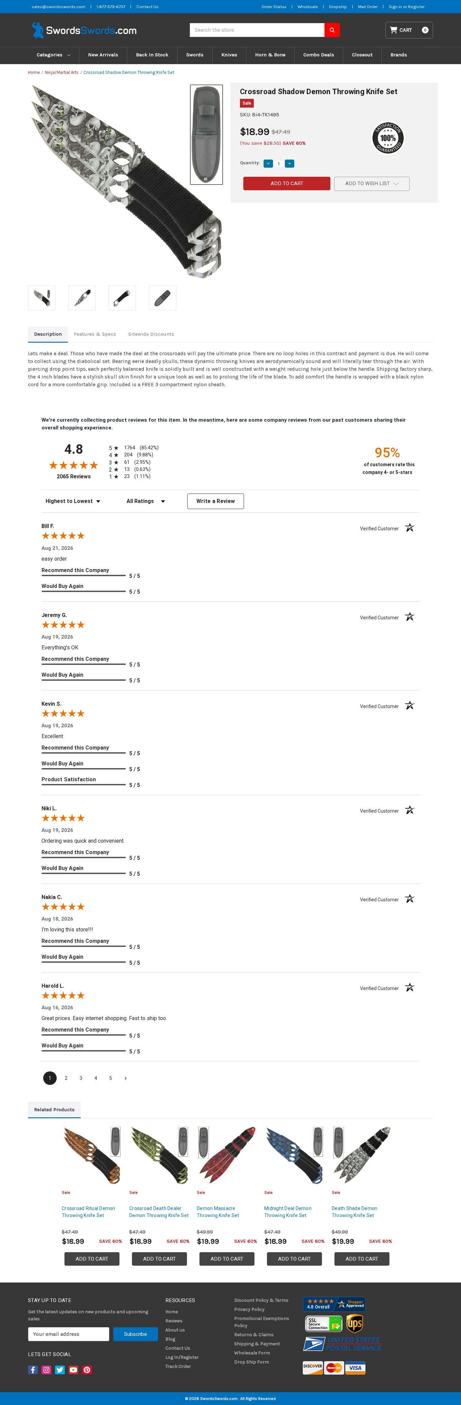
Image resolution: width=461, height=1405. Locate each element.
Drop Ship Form (251, 1362)
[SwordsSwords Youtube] (73, 1370)
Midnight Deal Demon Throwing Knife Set (287, 1212)
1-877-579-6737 (111, 6)
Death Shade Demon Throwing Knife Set (354, 1212)
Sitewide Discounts (151, 334)
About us (175, 1330)
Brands (398, 55)
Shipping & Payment (257, 1344)
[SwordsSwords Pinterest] (86, 1370)
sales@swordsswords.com (58, 6)
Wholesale (308, 6)
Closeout (362, 55)
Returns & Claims (254, 1335)
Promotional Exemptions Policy (261, 1322)
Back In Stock (152, 55)
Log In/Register (182, 1357)
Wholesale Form (252, 1353)
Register (416, 6)
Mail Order (368, 6)
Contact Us (147, 6)
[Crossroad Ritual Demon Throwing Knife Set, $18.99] (92, 1155)
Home (171, 1312)
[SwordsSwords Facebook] (32, 1370)
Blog (170, 1339)
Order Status (274, 6)
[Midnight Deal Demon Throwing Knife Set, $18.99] (294, 1155)
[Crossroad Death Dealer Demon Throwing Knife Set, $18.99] (159, 1155)
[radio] (132, 448)
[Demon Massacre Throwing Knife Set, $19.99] (227, 1155)
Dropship (338, 6)
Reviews (174, 1321)
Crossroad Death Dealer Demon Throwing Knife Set (159, 1212)
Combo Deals (318, 55)
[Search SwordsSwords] (332, 30)
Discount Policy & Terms (261, 1300)
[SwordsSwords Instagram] (46, 1370)
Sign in (396, 6)
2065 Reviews (81, 476)
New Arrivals (103, 55)
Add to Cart (92, 1259)
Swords (195, 55)
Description (48, 334)
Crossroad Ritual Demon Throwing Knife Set (88, 1212)
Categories (50, 55)
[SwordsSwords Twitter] (59, 1370)
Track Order (178, 1366)
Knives (229, 55)
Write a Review (215, 501)
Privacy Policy (249, 1309)
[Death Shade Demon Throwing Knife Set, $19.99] (362, 1155)
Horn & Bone (270, 55)
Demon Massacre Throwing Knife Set (218, 1212)
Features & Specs (95, 334)
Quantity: (250, 162)
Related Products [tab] (54, 1109)
